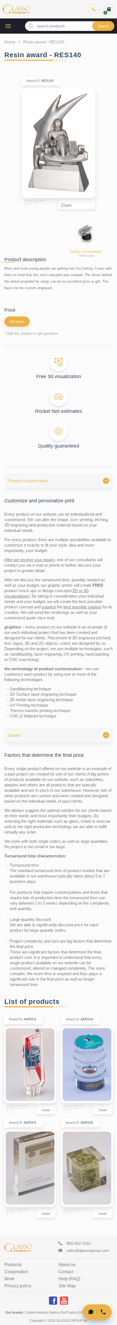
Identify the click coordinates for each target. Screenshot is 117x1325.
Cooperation (16, 1272)
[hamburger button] (8, 26)
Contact (66, 1272)
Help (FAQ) (69, 1279)
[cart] (108, 9)
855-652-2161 (79, 1243)
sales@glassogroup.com (88, 1250)
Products (12, 1265)
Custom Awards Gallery (42, 1312)
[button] (58, 481)
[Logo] (16, 9)
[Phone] (93, 9)
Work (9, 1279)
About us (67, 1265)
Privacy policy (17, 1286)
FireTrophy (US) (72, 1312)
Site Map (67, 1286)
